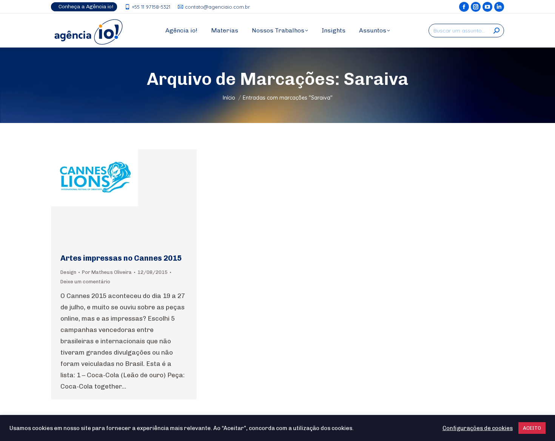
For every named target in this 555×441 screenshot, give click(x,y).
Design (68, 272)
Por (107, 272)
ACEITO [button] (532, 428)
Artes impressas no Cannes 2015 (121, 258)
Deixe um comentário (85, 281)
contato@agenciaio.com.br (217, 7)
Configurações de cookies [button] (477, 428)
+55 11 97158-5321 (151, 7)
